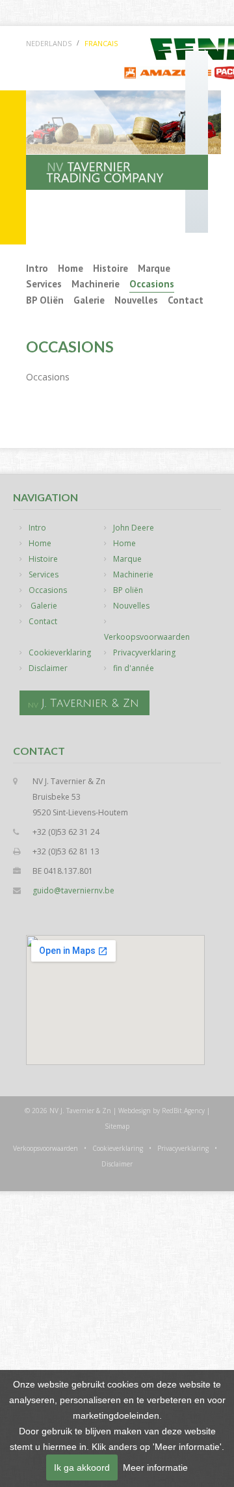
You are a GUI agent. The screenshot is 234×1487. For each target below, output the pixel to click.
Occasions (151, 284)
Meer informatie (155, 1467)
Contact (185, 300)
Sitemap (117, 1126)
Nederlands (49, 43)
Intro (37, 268)
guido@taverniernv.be (73, 890)
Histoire (110, 268)
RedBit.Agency (183, 1110)
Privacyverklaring (144, 652)
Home (70, 268)
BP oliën (45, 300)
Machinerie (96, 284)
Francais (101, 43)
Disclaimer (48, 668)
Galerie (89, 300)
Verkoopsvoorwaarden (147, 636)
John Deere (133, 527)
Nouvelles (136, 300)
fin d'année (133, 668)
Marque (154, 268)
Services (44, 284)
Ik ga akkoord (82, 1467)
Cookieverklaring (60, 652)
